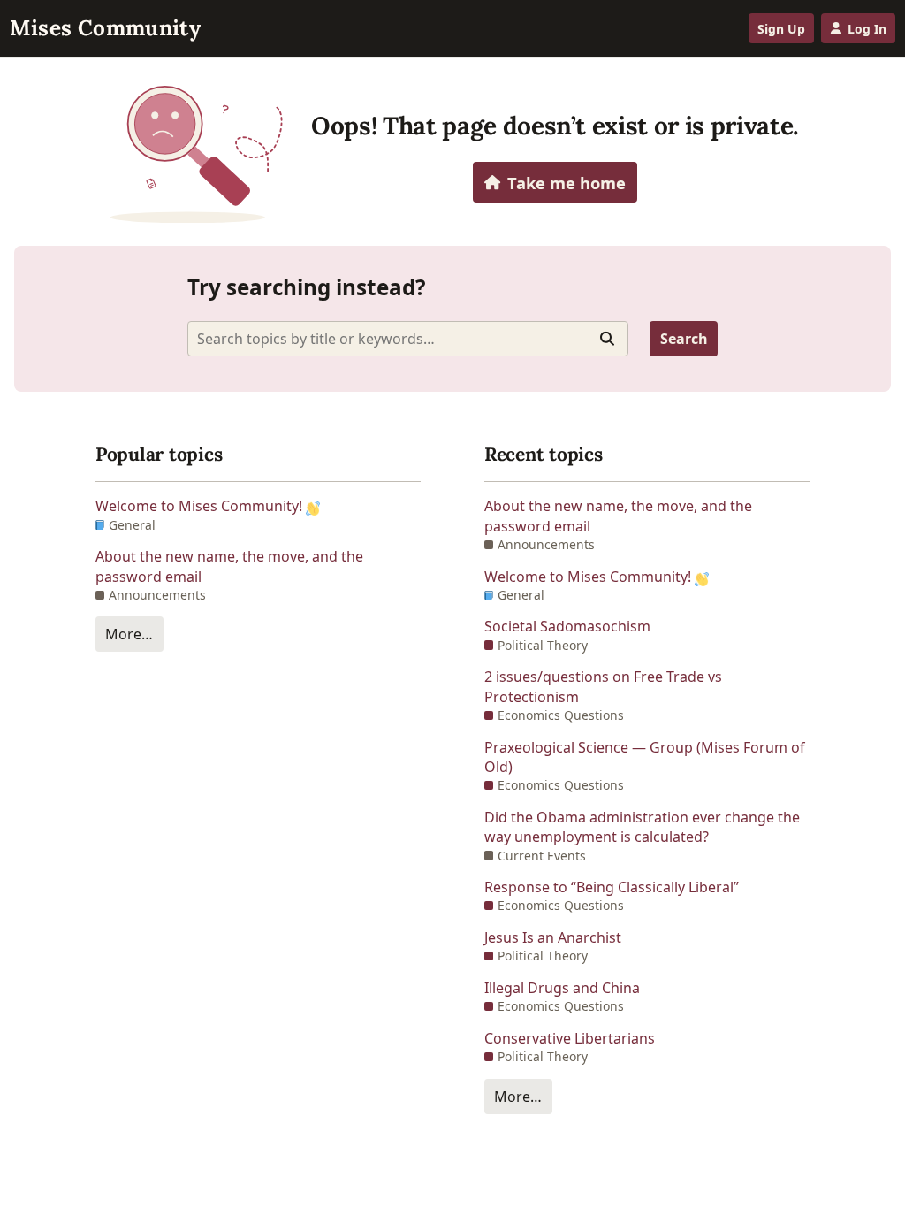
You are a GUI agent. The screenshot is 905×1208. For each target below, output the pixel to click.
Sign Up (781, 28)
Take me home (566, 183)
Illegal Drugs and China (562, 988)
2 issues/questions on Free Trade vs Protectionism (603, 686)
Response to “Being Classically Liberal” (611, 887)
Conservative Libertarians (569, 1038)
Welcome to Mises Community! (200, 506)
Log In (867, 28)
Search (684, 338)
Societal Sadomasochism (567, 626)
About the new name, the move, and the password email (229, 566)
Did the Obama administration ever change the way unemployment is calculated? (642, 826)
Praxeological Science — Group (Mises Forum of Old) (644, 757)
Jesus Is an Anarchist (552, 937)
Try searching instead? (306, 287)
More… (129, 634)
